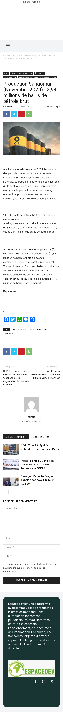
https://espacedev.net (31, 421)
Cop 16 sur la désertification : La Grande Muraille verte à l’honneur (46, 374)
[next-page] (10, 492)
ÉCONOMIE (39, 73)
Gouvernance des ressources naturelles (34, 77)
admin (9, 106)
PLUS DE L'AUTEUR (40, 437)
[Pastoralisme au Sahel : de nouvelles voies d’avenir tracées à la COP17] (11, 464)
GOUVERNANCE (10, 77)
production (42, 329)
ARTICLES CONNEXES (16, 437)
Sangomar (9, 333)
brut (32, 329)
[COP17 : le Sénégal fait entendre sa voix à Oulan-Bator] (11, 449)
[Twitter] (14, 114)
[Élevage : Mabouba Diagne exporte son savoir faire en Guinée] (11, 480)
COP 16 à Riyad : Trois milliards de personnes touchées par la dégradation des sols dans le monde (17, 378)
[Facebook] (6, 114)
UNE (54, 77)
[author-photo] (31, 412)
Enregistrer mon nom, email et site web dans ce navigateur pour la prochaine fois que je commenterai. (30, 568)
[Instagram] (43, 682)
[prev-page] (5, 492)
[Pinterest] (21, 114)
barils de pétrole (19, 329)
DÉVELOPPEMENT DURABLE (21, 73)
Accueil (6, 55)
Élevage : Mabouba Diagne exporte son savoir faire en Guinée (37, 480)
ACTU (15, 55)
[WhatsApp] (29, 114)
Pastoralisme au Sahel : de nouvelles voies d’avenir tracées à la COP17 (37, 464)
